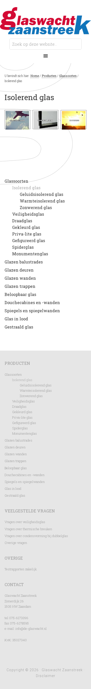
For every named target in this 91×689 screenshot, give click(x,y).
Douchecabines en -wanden (32, 302)
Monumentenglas (30, 253)
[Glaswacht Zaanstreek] (45, 30)
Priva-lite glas (26, 234)
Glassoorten (16, 181)
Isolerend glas (26, 187)
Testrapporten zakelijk (21, 569)
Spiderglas (23, 247)
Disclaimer (45, 676)
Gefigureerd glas (28, 240)
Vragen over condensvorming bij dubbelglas (36, 536)
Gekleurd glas (26, 227)
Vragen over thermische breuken (28, 529)
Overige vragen (16, 542)
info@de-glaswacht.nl (31, 628)
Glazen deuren (19, 270)
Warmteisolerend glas (42, 200)
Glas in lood (16, 318)
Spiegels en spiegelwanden (32, 310)
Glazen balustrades (24, 261)
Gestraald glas (19, 327)
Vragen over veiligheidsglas (25, 522)
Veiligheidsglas (28, 214)
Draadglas (22, 220)
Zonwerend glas (36, 207)
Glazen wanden (20, 278)
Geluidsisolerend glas (41, 194)
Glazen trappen (20, 286)
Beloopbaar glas (20, 294)
